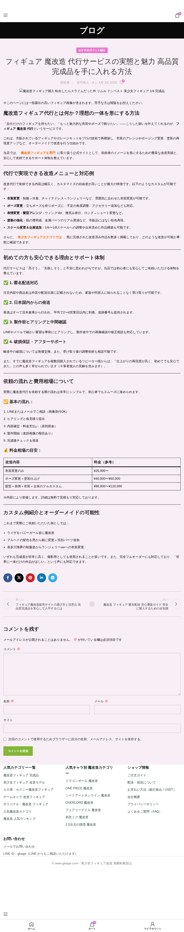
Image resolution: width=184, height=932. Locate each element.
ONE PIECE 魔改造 (79, 788)
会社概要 (133, 797)
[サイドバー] (5, 914)
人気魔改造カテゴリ (17, 811)
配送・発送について (141, 782)
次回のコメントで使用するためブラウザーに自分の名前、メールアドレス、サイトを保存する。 (75, 739)
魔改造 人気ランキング (19, 818)
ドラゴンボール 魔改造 (82, 781)
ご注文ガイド (136, 775)
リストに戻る (92, 604)
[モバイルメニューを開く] (5, 15)
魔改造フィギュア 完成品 (21, 775)
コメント (11, 649)
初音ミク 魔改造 (77, 817)
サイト (8, 720)
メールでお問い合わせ (19, 846)
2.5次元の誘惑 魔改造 (81, 824)
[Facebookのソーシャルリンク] (80, 4)
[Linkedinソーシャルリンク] (97, 4)
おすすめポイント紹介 (92, 50)
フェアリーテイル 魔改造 (83, 810)
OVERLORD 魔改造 (79, 802)
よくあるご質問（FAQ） (144, 811)
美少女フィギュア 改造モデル (24, 782)
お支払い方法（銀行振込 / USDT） (151, 789)
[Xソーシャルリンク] (86, 4)
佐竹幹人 (83, 82)
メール (101, 701)
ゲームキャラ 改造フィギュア (24, 797)
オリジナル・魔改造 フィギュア (25, 804)
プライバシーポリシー (143, 804)
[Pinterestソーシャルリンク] (92, 4)
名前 (8, 701)
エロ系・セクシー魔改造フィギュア (28, 789)
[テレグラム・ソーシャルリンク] (103, 4)
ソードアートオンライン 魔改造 (88, 795)
